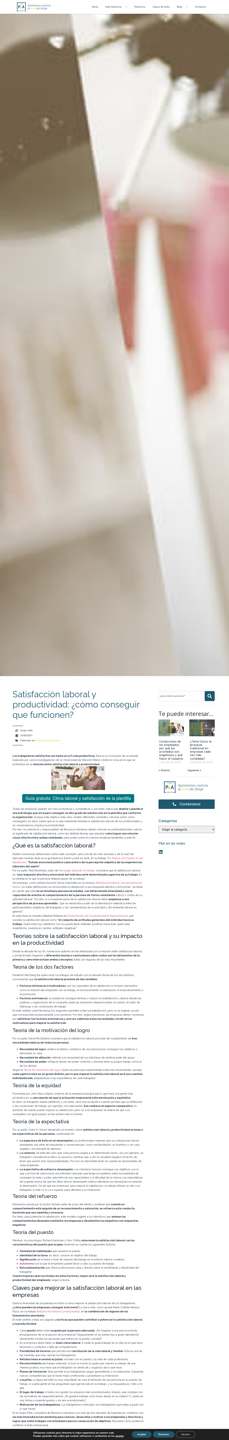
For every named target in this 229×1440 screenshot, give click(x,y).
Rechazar (163, 1434)
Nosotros (140, 6)
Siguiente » (194, 770)
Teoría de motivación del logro (42, 1069)
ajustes (119, 1436)
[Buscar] (210, 696)
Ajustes (185, 1434)
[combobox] (181, 696)
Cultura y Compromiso (47, 740)
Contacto (200, 6)
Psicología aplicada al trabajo (77, 870)
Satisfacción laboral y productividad (58, 1311)
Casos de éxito (161, 6)
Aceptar (141, 1434)
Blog (179, 6)
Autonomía (27, 1263)
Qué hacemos (113, 6)
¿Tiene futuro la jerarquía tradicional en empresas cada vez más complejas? (200, 750)
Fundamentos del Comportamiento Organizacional (98, 915)
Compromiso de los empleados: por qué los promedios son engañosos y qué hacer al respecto (171, 750)
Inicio (95, 6)
